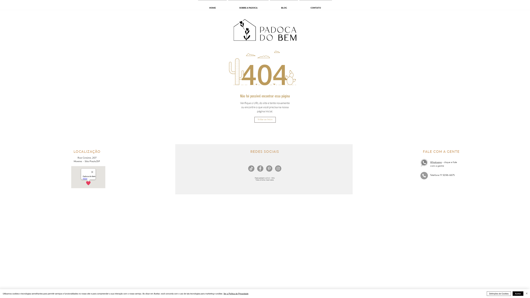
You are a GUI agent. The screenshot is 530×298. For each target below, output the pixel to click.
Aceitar (518, 293)
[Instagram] (278, 168)
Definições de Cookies (499, 293)
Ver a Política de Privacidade (235, 293)
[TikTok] (251, 168)
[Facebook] (260, 168)
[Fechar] (526, 293)
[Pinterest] (269, 168)
